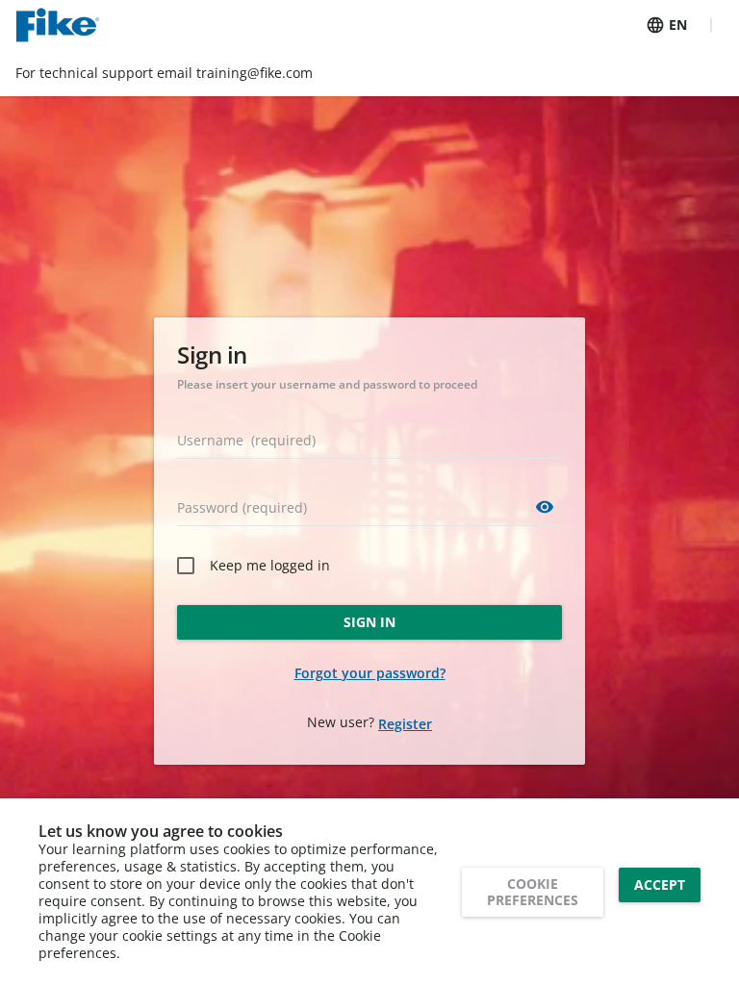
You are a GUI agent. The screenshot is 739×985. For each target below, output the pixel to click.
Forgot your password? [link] (370, 673)
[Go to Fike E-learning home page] (57, 25)
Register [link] (405, 724)
